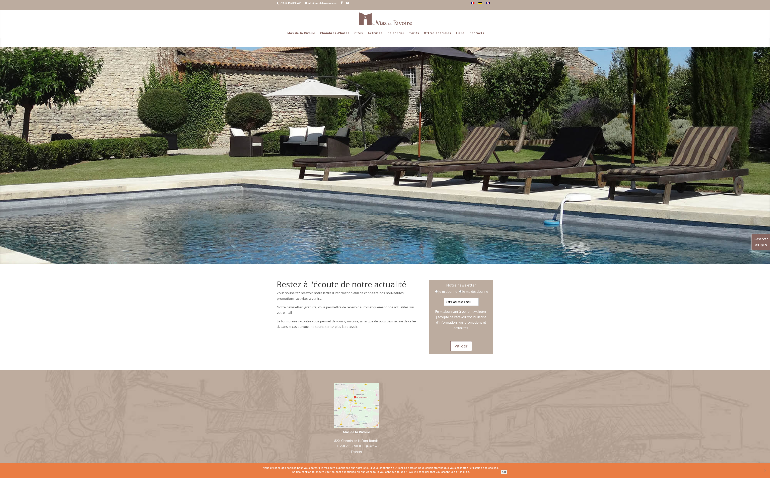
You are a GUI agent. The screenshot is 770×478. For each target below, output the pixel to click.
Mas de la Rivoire (301, 33)
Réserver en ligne (761, 242)
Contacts (476, 33)
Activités (375, 33)
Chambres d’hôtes (335, 33)
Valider (461, 346)
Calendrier (395, 33)
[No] (765, 470)
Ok (504, 471)
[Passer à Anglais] (488, 3)
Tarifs (414, 33)
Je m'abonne (448, 291)
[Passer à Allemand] (480, 3)
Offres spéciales (437, 33)
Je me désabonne (475, 291)
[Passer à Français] (472, 3)
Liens (460, 33)
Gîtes (358, 33)
